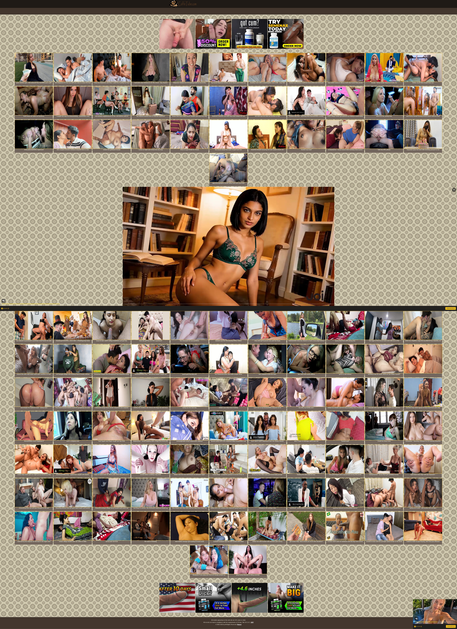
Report (239, 624)
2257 (252, 622)
